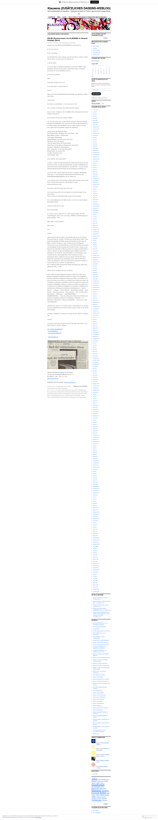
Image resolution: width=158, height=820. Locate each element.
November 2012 (96, 462)
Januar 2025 (95, 150)
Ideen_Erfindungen (96, 787)
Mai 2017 (95, 347)
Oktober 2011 (95, 490)
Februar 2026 (95, 122)
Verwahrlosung (97, 800)
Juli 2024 (95, 163)
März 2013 (95, 454)
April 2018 (95, 323)
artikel (70, 390)
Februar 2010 (95, 533)
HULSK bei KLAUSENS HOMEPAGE (101, 640)
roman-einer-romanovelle (56, 397)
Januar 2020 (95, 278)
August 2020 (95, 263)
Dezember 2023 (96, 178)
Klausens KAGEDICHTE (98, 677)
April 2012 (95, 477)
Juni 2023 (95, 191)
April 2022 (95, 221)
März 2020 (95, 274)
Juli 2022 (95, 214)
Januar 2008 (95, 587)
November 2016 (96, 360)
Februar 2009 (95, 559)
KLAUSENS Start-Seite (97, 690)
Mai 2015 (95, 398)
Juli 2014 (95, 420)
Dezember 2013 (96, 435)
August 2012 (95, 469)
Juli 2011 (95, 497)
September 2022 (96, 210)
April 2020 (95, 272)
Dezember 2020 (96, 255)
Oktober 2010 (95, 516)
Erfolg (106, 781)
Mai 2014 (95, 424)
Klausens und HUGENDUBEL (99, 697)
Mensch (102, 795)
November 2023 (96, 180)
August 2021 (95, 238)
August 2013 (95, 443)
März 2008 (95, 582)
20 (101, 71)
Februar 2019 (95, 302)
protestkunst (98, 796)
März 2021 (95, 248)
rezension (83, 395)
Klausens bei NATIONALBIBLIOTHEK (101, 665)
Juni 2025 (95, 139)
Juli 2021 (95, 240)
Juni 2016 (95, 370)
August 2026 (95, 109)
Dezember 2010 (96, 512)
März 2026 (95, 120)
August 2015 (95, 392)
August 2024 (95, 161)
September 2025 (96, 133)
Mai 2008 (95, 578)
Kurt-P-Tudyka (84, 391)
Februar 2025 (95, 148)
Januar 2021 (95, 253)
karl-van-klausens (72, 391)
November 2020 (96, 257)
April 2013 (95, 452)
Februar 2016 (95, 379)
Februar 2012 (95, 482)
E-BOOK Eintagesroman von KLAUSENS (101, 631)
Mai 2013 (95, 450)
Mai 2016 (95, 373)
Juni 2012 (95, 473)
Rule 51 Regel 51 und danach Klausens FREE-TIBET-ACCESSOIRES (88, 17)
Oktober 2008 (95, 567)
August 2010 (95, 520)
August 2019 (95, 289)
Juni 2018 (95, 319)
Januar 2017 (95, 355)
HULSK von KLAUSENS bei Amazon (100, 642)
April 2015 (95, 400)
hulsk (67, 391)
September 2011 (96, 492)
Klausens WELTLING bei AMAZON (100, 707)
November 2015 (96, 385)
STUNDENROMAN (53, 331)
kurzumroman (50, 393)
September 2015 (96, 390)
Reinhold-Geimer (69, 395)
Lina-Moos (59, 393)
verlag (77, 397)
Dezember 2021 (96, 229)
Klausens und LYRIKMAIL (98, 703)
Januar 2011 (95, 510)
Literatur (60, 388)
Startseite (51, 17)
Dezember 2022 (96, 204)
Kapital (102, 786)
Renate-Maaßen (76, 395)
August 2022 (95, 212)
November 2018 (96, 308)
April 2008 (95, 580)
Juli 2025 (95, 137)
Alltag (95, 778)
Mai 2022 (95, 219)
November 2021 (96, 231)
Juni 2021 (95, 242)
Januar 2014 (95, 432)
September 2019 (96, 287)
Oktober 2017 (95, 336)
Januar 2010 (95, 535)
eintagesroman (67, 386)
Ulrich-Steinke (65, 397)
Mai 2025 (95, 141)
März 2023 (95, 197)
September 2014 (96, 415)
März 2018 (95, 326)
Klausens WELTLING (97, 705)
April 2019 (95, 298)
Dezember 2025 (96, 126)
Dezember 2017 (96, 332)
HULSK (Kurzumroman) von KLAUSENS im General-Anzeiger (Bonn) (67, 39)
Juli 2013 (95, 445)
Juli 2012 (95, 471)
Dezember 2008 (96, 563)
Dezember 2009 (96, 537)
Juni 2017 (95, 345)
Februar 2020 (95, 276)
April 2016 (95, 375)
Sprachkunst (65, 388)
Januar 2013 (95, 458)
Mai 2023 (95, 193)
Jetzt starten (95, 2)
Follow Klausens (96, 93)
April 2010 (95, 529)
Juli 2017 (95, 343)
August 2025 (95, 135)
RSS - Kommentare (97, 812)
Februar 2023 (95, 199)
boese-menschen (102, 779)
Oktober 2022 (95, 208)
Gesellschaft (98, 784)
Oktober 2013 (95, 439)
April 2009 (95, 554)
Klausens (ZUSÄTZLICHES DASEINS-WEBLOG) (79, 8)
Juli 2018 (95, 317)
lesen (56, 388)
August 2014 (95, 418)
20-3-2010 (58, 390)
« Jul (92, 76)
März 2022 (95, 223)
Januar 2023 (95, 201)
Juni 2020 (95, 268)
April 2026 (95, 118)
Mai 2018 (95, 321)
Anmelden (95, 48)
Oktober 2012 (95, 465)
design (107, 779)
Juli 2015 (95, 394)
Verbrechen (104, 798)
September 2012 (96, 467)
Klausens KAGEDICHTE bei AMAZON (101, 679)
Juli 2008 (95, 574)
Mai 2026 (95, 116)
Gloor (64, 17)
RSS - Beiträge (96, 810)
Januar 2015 (95, 407)
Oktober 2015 (95, 388)
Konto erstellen (96, 46)
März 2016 (95, 377)
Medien (97, 795)
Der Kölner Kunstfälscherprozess (99, 626)
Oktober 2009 (95, 542)
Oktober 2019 (95, 285)
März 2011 (95, 505)
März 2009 (95, 557)
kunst (108, 793)
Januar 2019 (95, 304)
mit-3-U (63, 395)
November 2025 (96, 129)
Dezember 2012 (96, 460)
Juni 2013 (95, 447)
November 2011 (96, 488)
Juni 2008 (95, 576)
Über (58, 17)
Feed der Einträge (96, 50)
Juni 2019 (95, 293)
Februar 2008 (95, 584)
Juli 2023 (95, 189)
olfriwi (97, 760)
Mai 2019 (95, 296)
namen (107, 795)
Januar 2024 (95, 176)
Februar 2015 (95, 405)
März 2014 (95, 428)
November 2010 (96, 514)
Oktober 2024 (95, 156)
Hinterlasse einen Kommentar (68, 42)
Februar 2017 (95, 353)
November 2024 (96, 154)
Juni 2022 (95, 216)
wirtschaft (104, 800)
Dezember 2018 (96, 306)
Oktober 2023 (95, 182)
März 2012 (95, 480)
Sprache (104, 797)
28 (103, 73)
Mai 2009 (95, 552)
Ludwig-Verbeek (74, 393)
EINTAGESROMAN (53, 337)
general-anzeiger (53, 391)
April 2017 (95, 349)
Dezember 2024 (96, 152)
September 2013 (96, 441)
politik (94, 797)
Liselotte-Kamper (66, 393)
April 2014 (95, 426)
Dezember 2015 (96, 383)
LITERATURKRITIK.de (98, 710)
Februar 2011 (95, 507)
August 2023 (95, 186)
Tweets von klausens (95, 60)
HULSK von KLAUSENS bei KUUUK (101, 644)
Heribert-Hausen (61, 391)
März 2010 (95, 531)
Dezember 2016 (96, 358)
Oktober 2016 (95, 362)
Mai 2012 (95, 475)
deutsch (94, 781)
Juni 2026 (95, 114)
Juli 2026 (95, 112)
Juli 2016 (95, 368)
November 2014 (96, 411)
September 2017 (96, 338)
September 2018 (96, 313)
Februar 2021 (95, 251)
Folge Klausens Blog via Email (100, 80)
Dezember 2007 (96, 589)
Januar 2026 (95, 124)
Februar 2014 (95, 430)
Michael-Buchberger (56, 395)
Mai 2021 (95, 244)
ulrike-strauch (72, 397)
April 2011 (95, 503)
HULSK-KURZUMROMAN (54, 333)
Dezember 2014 (96, 409)
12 (98, 70)
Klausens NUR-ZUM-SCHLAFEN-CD (101, 681)
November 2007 (96, 591)
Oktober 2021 (95, 233)
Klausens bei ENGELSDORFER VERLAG (101, 657)
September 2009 (96, 544)
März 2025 (95, 146)
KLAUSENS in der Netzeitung (99, 674)
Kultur (53, 388)
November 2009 (96, 539)
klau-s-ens (103, 788)
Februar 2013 (95, 456)
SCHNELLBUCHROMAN (56, 329)
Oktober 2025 (95, 131)
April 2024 (95, 169)
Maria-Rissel (81, 393)
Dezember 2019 (96, 281)
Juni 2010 (95, 525)
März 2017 (95, 351)
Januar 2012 (95, 484)
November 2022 (96, 206)
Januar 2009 (95, 561)
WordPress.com (96, 54)
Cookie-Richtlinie (37, 817)
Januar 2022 (95, 227)
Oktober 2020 (95, 259)
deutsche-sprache (60, 386)
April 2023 (95, 195)
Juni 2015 (95, 396)
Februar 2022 (95, 225)
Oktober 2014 (95, 413)
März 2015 (95, 403)
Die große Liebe (96, 628)
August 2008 (95, 572)
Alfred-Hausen (65, 390)
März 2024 (95, 171)
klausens (49, 388)
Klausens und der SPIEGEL (98, 692)
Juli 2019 (95, 291)
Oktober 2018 (95, 311)
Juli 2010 (95, 522)
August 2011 (95, 495)
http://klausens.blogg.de (52, 378)
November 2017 (96, 334)
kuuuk (55, 393)
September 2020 (96, 261)
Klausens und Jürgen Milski (98, 699)
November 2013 (96, 437)
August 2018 (95, 315)
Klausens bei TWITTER (98, 58)
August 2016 (95, 366)
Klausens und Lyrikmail (97, 701)
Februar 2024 (95, 174)
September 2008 (96, 569)
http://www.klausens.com (69, 382)
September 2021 (96, 236)
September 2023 (96, 184)
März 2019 (95, 300)
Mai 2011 (95, 501)
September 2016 (96, 364)
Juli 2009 (95, 548)
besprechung (75, 390)
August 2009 (95, 546)
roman (48, 397)
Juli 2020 (95, 266)
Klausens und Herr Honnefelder (99, 695)
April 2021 (95, 246)
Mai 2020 (95, 270)
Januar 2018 (95, 330)
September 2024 (96, 159)
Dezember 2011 (96, 486)
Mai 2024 (95, 167)
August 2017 (95, 340)
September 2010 (96, 518)
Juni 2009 (95, 550)
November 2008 (96, 565)
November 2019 (96, 283)
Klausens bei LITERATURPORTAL (100, 663)
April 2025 (95, 144)
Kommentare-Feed (96, 52)
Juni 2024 (95, 165)
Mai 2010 (95, 527)
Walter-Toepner (82, 397)
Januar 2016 (95, 381)
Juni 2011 (95, 499)
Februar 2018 (95, 328)
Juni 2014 (95, 422)
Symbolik (99, 798)
